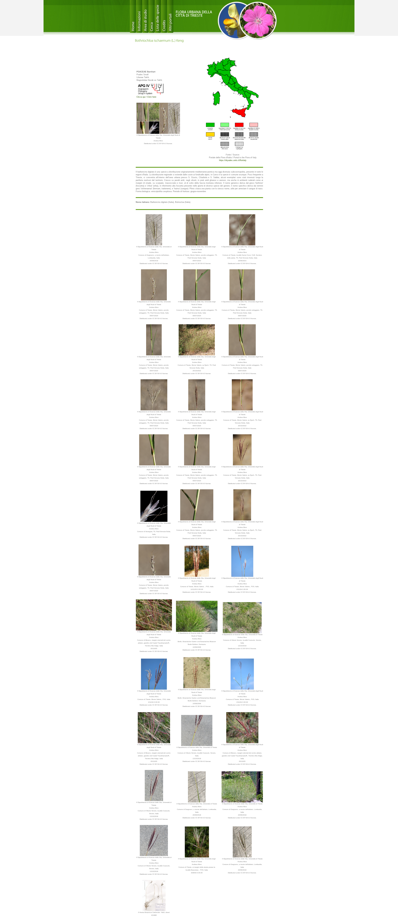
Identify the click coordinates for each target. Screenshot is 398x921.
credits (164, 16)
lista (158, 16)
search (151, 16)
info (139, 16)
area (145, 16)
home (133, 16)
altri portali (170, 16)
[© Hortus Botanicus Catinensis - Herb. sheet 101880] (154, 895)
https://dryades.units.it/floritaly (232, 160)
